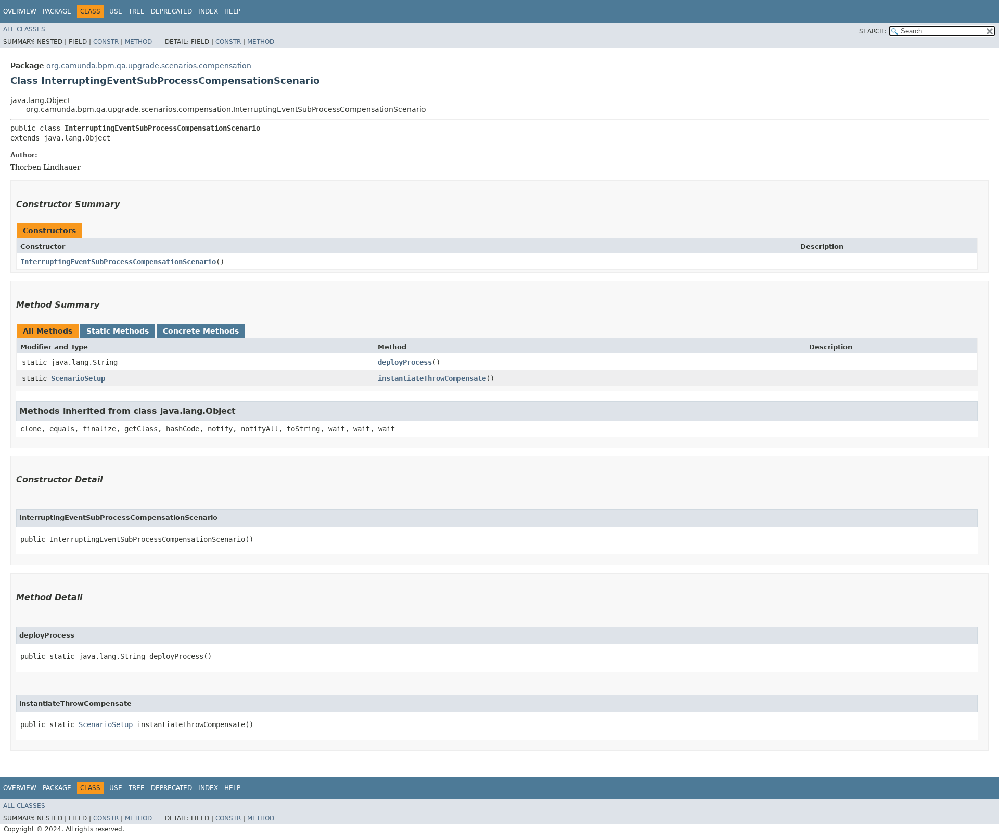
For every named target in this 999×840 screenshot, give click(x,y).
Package (57, 11)
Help (232, 11)
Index (208, 11)
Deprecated (171, 11)
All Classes (24, 29)
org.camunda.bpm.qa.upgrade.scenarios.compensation (148, 65)
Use (115, 11)
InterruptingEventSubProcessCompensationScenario (118, 262)
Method (138, 41)
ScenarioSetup (78, 378)
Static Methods (117, 331)
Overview (19, 11)
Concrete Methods (201, 331)
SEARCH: (872, 31)
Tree (137, 11)
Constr (106, 41)
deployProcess (405, 362)
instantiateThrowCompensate (432, 378)
